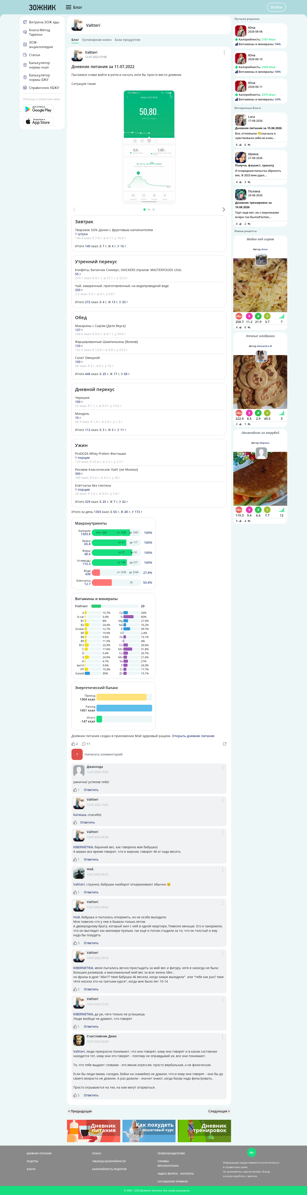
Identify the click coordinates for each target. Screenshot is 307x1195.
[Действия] (224, 52)
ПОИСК (96, 1153)
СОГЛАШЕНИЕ (166, 1181)
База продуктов (127, 40)
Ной (90, 869)
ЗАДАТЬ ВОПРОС (168, 1173)
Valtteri (93, 25)
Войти (276, 7)
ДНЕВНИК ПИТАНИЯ (39, 1153)
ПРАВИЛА (182, 1181)
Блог (75, 40)
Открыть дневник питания (193, 736)
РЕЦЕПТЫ (32, 1161)
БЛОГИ (31, 1169)
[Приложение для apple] (42, 121)
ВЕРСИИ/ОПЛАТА (168, 1165)
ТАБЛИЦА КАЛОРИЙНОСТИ (109, 1161)
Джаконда (95, 766)
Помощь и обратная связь (41, 99)
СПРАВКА (163, 1161)
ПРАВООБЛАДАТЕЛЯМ (171, 1153)
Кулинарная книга (96, 40)
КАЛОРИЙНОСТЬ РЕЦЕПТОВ (109, 1169)
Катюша (79, 815)
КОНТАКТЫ (187, 1173)
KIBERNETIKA (83, 847)
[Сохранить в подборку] (225, 744)
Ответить (91, 790)
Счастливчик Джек (102, 1036)
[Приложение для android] (42, 109)
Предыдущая (81, 1111)
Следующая (218, 1111)
